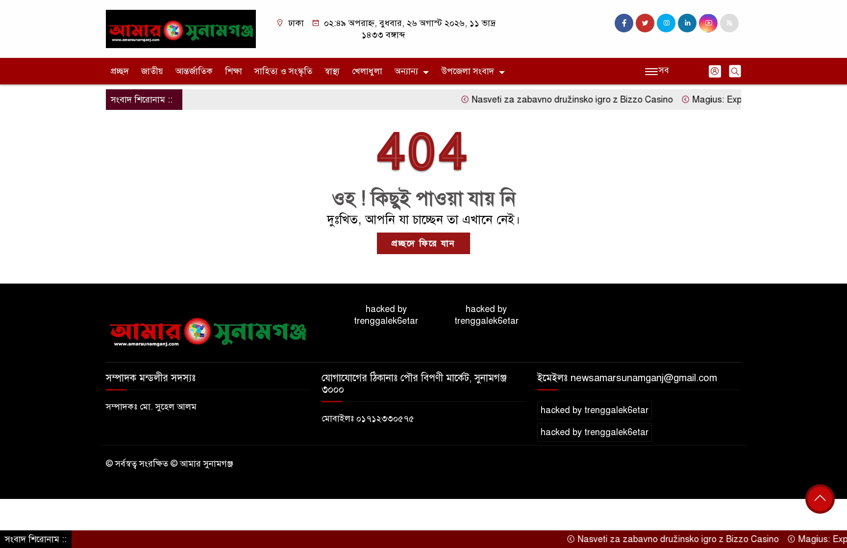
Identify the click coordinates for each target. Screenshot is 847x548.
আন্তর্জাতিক (194, 71)
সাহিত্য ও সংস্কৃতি (283, 71)
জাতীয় (152, 71)
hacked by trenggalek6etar (386, 315)
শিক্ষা (233, 71)
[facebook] (624, 23)
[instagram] (666, 23)
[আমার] (181, 28)
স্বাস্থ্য (332, 71)
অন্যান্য (406, 71)
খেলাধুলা (367, 71)
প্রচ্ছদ (120, 71)
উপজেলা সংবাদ (467, 71)
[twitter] (645, 23)
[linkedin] (687, 23)
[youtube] (708, 23)
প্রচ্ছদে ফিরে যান (423, 243)
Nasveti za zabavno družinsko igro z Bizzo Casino (559, 99)
